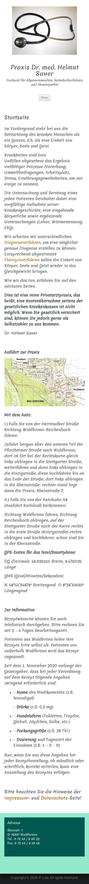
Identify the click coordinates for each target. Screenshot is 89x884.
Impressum (16, 798)
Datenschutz (54, 798)
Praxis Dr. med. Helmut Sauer (45, 70)
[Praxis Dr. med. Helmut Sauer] (44, 30)
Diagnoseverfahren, (22, 242)
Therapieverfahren (22, 260)
